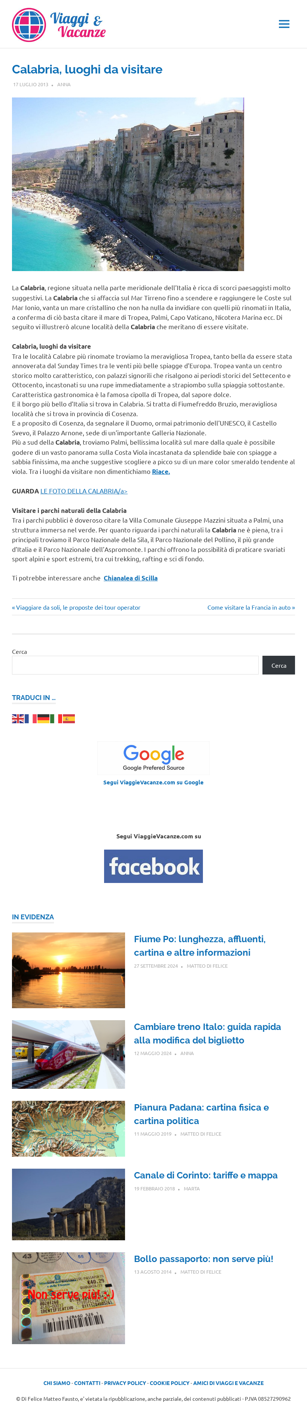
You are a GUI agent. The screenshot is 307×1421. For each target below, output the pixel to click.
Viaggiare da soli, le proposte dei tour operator (78, 607)
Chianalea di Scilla (131, 578)
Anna (64, 84)
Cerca (19, 651)
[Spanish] (69, 717)
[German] (43, 717)
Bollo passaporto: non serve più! (203, 1258)
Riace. (161, 471)
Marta (192, 1188)
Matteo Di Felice (207, 965)
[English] (18, 717)
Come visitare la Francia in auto (249, 607)
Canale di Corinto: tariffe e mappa (206, 1175)
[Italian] (56, 717)
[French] (31, 717)
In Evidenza (33, 917)
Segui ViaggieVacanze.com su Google (153, 782)
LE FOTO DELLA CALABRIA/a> (84, 491)
